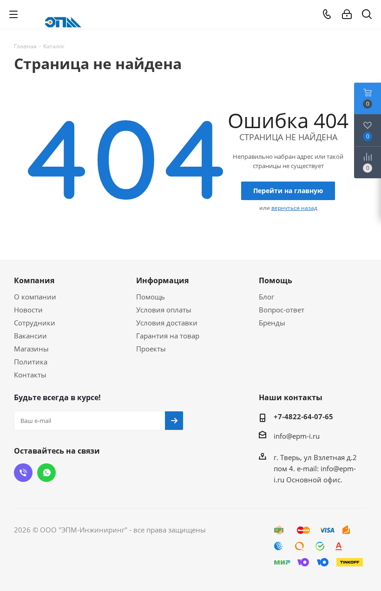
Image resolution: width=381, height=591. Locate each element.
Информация (162, 280)
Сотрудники (34, 322)
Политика (30, 361)
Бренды (272, 322)
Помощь (150, 296)
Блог (266, 296)
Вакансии (30, 335)
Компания (34, 280)
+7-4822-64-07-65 (303, 416)
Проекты (151, 348)
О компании (35, 296)
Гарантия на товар (167, 335)
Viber (23, 472)
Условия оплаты (163, 309)
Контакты (30, 374)
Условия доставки (166, 322)
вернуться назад (294, 208)
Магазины (31, 348)
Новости (28, 309)
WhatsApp (46, 472)
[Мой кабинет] (347, 14)
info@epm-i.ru (297, 436)
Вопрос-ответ (281, 309)
